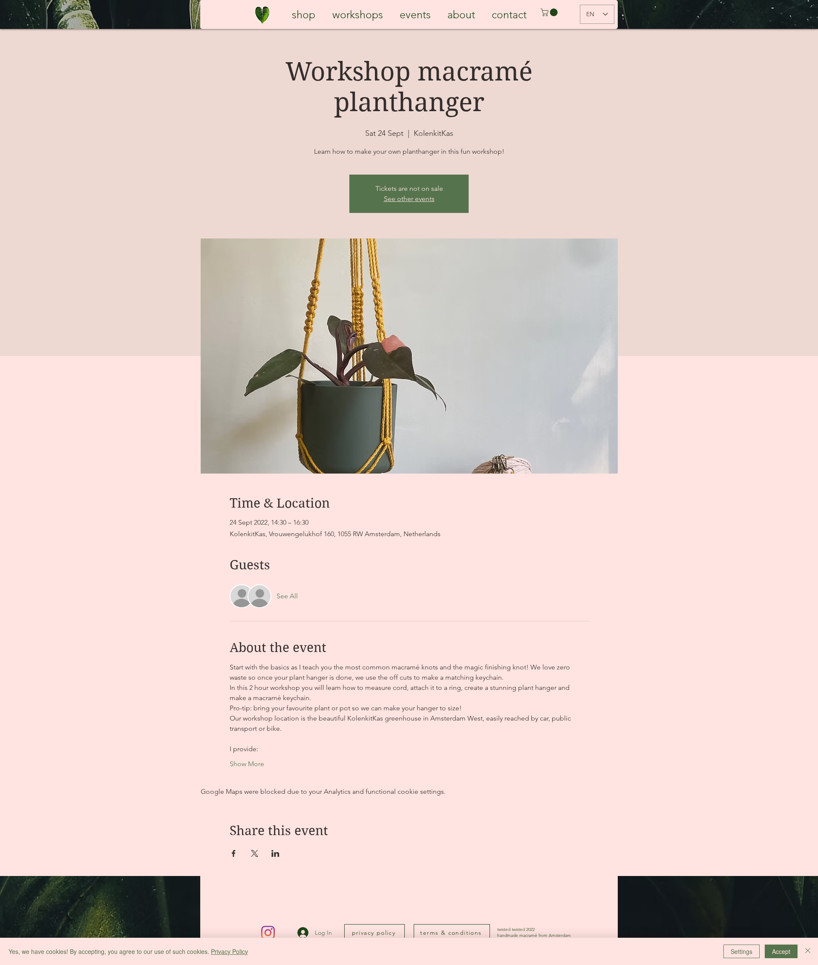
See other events (409, 199)
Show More (247, 764)
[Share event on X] (255, 853)
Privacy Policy (229, 951)
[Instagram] (268, 932)
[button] (550, 12)
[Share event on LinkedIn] (275, 853)
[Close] (808, 951)
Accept (781, 951)
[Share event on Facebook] (234, 853)
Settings (741, 951)
